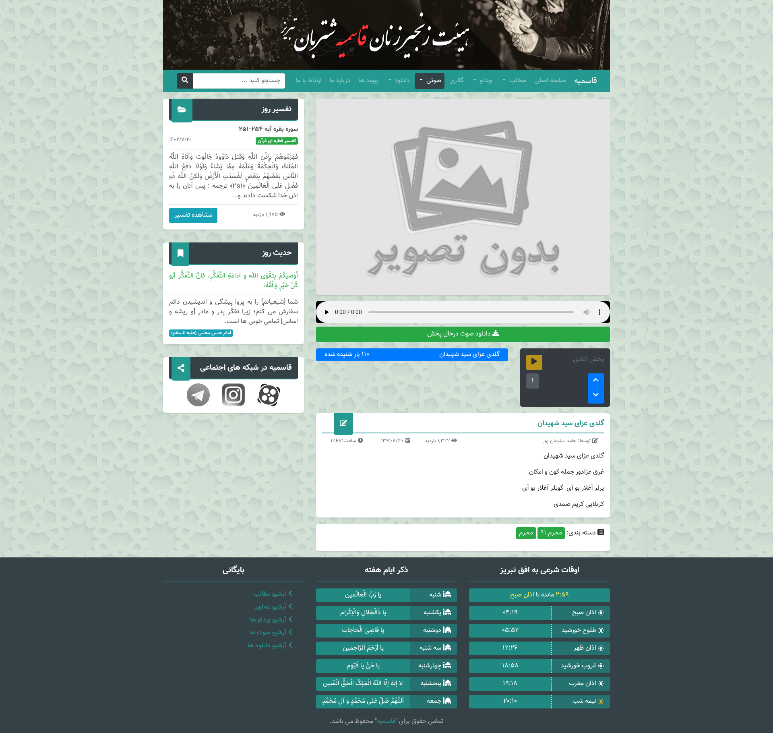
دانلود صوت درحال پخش (459, 334)
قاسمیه (585, 81)
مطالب (517, 81)
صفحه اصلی (550, 81)
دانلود (401, 81)
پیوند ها (368, 81)
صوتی (433, 81)
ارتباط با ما (309, 81)
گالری (456, 81)
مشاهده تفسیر (193, 215)
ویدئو (485, 81)
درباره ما (340, 81)
